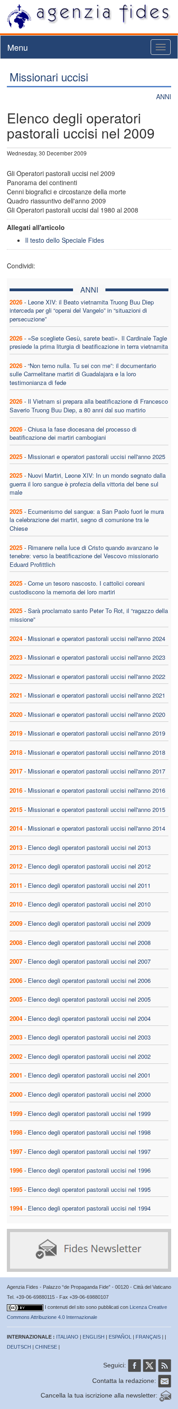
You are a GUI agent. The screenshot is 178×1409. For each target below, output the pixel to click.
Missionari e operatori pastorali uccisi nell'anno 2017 (96, 771)
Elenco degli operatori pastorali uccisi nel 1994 (89, 1208)
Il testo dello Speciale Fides (64, 240)
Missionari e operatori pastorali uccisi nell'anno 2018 (96, 752)
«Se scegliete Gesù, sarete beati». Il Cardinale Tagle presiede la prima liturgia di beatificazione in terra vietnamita (89, 342)
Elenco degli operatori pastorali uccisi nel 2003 (89, 1037)
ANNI (163, 96)
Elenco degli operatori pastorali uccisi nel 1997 (89, 1151)
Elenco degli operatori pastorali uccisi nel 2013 (89, 847)
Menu (17, 47)
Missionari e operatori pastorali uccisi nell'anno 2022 (96, 676)
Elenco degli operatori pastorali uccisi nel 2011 (89, 885)
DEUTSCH (19, 1347)
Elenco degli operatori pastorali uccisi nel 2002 (89, 1056)
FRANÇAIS (148, 1337)
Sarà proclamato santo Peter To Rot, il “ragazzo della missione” (89, 615)
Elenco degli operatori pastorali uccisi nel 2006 (89, 980)
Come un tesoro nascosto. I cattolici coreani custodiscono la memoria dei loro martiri (77, 587)
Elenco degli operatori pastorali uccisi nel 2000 (89, 1094)
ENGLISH (94, 1337)
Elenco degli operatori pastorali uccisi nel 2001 (89, 1075)
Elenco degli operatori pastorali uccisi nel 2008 (89, 942)
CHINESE (46, 1347)
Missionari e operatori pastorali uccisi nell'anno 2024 (96, 638)
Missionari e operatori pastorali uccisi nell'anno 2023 (96, 657)
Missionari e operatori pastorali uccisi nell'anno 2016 (96, 790)
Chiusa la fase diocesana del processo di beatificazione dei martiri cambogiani (73, 433)
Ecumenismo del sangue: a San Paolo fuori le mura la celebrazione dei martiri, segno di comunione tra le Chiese (87, 520)
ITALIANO (67, 1337)
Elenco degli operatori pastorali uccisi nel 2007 (89, 961)
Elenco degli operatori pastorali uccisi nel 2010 (89, 904)
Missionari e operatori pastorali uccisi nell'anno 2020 (96, 714)
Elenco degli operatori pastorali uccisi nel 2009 (89, 923)
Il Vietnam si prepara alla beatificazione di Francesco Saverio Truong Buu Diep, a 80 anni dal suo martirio (89, 405)
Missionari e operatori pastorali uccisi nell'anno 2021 (96, 695)
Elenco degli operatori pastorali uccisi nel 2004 (89, 1018)
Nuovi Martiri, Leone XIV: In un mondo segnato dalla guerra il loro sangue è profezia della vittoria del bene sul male (88, 483)
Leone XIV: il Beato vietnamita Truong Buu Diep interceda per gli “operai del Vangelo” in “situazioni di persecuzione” (82, 310)
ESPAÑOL (120, 1337)
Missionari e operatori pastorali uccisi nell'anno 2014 (96, 828)
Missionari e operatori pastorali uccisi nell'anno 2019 (96, 733)
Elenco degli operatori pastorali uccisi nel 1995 (89, 1189)
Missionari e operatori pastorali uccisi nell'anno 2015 (96, 809)
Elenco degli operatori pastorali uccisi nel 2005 (89, 999)
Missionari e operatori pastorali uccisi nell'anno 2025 (96, 456)
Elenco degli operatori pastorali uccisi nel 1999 (89, 1113)
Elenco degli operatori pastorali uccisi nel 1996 (89, 1170)
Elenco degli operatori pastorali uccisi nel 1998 (89, 1132)
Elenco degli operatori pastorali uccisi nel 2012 (89, 866)
